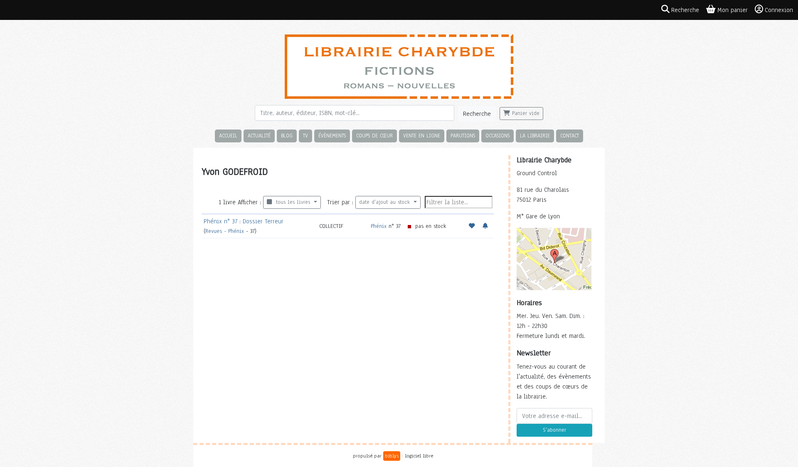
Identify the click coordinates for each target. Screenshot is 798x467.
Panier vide (524, 113)
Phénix (379, 226)
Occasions (497, 135)
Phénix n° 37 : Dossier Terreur (243, 221)
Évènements (332, 135)
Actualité (259, 135)
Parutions (463, 135)
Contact (569, 135)
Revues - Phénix (224, 231)
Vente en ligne (421, 135)
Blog (287, 135)
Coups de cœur (374, 135)
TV (305, 135)
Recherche (477, 114)
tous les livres (292, 202)
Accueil (228, 135)
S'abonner (554, 430)
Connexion (779, 10)
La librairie (535, 135)
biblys (392, 455)
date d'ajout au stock (385, 202)
